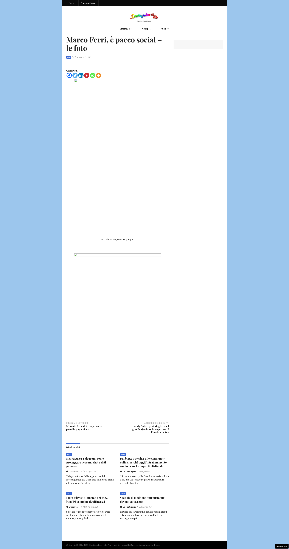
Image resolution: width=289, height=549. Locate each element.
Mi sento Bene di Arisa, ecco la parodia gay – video (84, 428)
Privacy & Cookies (88, 3)
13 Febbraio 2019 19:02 (82, 57)
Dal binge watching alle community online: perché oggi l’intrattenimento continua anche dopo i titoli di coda (143, 462)
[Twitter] (75, 75)
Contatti (72, 3)
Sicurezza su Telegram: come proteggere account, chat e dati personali (86, 462)
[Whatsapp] (92, 75)
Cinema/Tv (125, 28)
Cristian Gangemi (75, 471)
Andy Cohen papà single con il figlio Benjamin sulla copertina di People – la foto (150, 429)
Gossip (145, 28)
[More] (98, 75)
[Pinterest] (86, 75)
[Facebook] (69, 75)
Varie (69, 57)
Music (163, 28)
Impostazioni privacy (282, 546)
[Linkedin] (81, 75)
